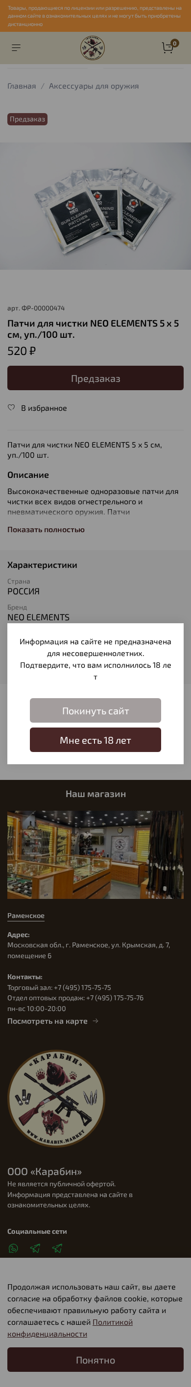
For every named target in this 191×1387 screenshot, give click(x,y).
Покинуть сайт (95, 710)
